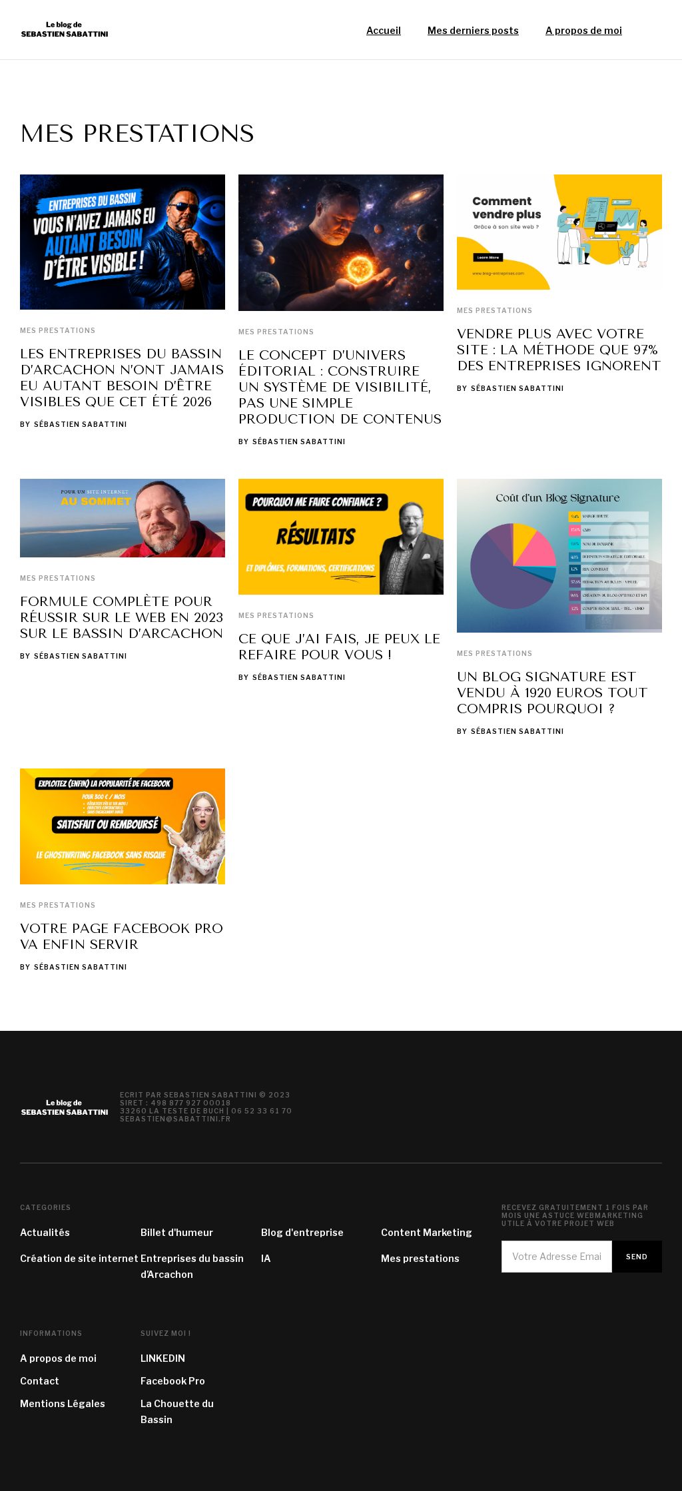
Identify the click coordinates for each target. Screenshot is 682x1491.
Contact (39, 1380)
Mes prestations (58, 330)
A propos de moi (58, 1358)
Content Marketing (426, 1232)
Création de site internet (79, 1258)
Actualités (45, 1232)
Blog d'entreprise (302, 1232)
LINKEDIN (163, 1358)
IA (266, 1258)
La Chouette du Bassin (177, 1411)
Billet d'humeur (177, 1232)
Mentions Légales (62, 1403)
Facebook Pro (173, 1380)
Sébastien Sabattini (80, 424)
